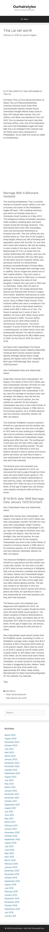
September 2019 (12, 881)
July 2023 (9, 749)
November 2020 (12, 832)
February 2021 (11, 825)
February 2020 (11, 864)
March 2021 (10, 822)
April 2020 (9, 857)
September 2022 (12, 773)
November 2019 (12, 874)
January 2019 (11, 895)
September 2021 (12, 804)
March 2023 (10, 756)
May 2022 (9, 784)
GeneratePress (38, 928)
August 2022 (10, 777)
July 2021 (9, 811)
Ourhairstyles (24, 7)
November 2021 (12, 798)
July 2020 (9, 846)
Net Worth (10, 691)
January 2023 (11, 759)
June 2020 (9, 850)
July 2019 (9, 888)
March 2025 (10, 735)
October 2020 (11, 836)
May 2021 (9, 818)
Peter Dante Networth (16, 694)
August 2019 (10, 884)
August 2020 (10, 843)
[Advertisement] (24, 65)
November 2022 (12, 766)
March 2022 (10, 787)
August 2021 (10, 808)
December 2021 (12, 794)
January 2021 (11, 829)
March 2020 (10, 860)
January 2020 (11, 867)
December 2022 (12, 763)
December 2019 (12, 871)
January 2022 (11, 791)
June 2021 (9, 815)
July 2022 (9, 780)
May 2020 (9, 853)
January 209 (10, 916)
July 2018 (9, 912)
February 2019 (11, 891)
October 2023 (11, 745)
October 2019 (11, 877)
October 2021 (11, 801)
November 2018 (12, 902)
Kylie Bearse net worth (16, 698)
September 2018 (12, 909)
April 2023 (9, 752)
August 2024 (10, 738)
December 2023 (12, 742)
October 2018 (11, 905)
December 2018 (12, 898)
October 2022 (11, 770)
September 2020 (12, 839)
